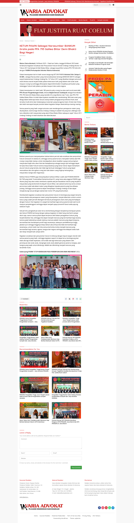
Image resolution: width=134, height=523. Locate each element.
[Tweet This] (69, 299)
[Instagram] (102, 507)
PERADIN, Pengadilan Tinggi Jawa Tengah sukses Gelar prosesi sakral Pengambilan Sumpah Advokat (71, 320)
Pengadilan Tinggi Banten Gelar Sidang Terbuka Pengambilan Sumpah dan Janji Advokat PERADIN (29, 339)
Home (22, 20)
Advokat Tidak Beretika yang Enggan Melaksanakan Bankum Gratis (100, 69)
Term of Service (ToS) (73, 516)
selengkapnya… (24, 497)
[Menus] (21, 4)
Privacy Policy (86, 516)
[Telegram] (112, 507)
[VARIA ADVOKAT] (44, 12)
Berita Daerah (83, 20)
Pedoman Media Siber (58, 516)
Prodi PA (92, 20)
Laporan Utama (54, 20)
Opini (63, 20)
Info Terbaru (96, 516)
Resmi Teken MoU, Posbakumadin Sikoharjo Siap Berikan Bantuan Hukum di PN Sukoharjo (50, 339)
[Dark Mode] (113, 4)
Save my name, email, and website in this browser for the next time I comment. (44, 463)
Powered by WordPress (61, 518)
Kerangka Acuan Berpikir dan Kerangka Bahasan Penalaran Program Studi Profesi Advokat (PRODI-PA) (101, 63)
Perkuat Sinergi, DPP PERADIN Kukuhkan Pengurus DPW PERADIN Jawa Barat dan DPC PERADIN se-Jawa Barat (72, 339)
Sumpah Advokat (103, 20)
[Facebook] (99, 507)
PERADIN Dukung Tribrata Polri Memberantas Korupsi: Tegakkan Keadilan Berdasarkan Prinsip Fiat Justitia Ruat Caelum (75, 1)
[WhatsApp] (109, 507)
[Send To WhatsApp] (80, 299)
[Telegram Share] (76, 299)
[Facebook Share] (66, 299)
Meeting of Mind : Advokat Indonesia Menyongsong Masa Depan (100, 46)
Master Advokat (32, 20)
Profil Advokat (72, 20)
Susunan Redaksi (45, 516)
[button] (110, 4)
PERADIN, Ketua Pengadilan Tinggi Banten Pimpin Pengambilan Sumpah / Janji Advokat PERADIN (28, 320)
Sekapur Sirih (43, 20)
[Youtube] (106, 507)
